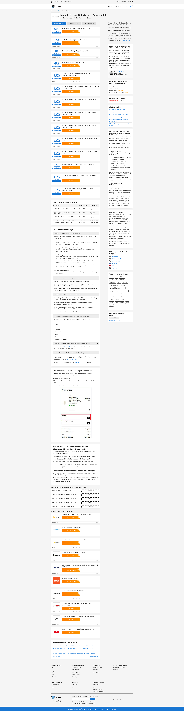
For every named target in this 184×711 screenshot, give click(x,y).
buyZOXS (125, 282)
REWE (52, 674)
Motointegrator (113, 296)
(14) (59, 23)
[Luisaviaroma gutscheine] (56, 593)
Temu (127, 302)
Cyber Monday (96, 672)
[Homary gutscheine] (56, 517)
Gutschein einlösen (55, 686)
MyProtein (122, 296)
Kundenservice (115, 261)
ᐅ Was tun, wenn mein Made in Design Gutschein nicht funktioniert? (72, 343)
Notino (52, 672)
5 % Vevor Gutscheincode (70, 578)
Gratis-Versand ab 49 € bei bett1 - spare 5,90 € (78, 629)
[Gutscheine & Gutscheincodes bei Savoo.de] (56, 6)
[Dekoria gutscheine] (56, 555)
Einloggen (130, 1)
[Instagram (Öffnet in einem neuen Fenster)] (59, 701)
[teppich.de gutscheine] (56, 619)
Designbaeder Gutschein (75, 651)
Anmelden (93, 699)
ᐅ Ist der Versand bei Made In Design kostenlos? (66, 278)
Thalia (111, 305)
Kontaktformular (79, 362)
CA (114, 702)
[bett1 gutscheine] (56, 631)
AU (123, 699)
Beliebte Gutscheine (97, 667)
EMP (124, 288)
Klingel (52, 671)
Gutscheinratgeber (68, 346)
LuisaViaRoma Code (89, 651)
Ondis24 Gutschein (88, 646)
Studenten (95, 669)
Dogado (112, 288)
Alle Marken (54, 677)
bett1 (119, 282)
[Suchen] (131, 6)
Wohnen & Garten (114, 318)
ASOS (111, 279)
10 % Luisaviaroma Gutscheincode (73, 591)
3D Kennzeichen (114, 276)
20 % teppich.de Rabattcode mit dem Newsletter (78, 616)
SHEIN (111, 302)
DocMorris (123, 285)
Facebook (114, 263)
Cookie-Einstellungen (97, 689)
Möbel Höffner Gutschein (75, 648)
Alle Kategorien (75, 677)
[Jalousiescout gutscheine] (56, 542)
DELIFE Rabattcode (59, 651)
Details (97, 35)
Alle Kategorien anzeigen (115, 320)
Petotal (111, 299)
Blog (118, 1)
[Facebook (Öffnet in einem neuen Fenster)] (53, 701)
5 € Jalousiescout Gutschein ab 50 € (74, 540)
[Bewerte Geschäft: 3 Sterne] (114, 101)
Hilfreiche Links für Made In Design (118, 114)
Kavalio (118, 291)
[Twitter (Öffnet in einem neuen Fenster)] (56, 701)
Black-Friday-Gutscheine (119, 667)
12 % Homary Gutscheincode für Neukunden (77, 514)
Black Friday (95, 671)
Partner (53, 687)
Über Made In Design (115, 112)
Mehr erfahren (126, 40)
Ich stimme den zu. (84, 703)
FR (120, 699)
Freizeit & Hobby (76, 674)
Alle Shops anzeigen (114, 308)
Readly (117, 299)
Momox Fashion (119, 294)
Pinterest (114, 265)
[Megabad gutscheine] (56, 567)
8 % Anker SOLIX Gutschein (71, 527)
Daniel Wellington (114, 285)
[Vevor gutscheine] (56, 580)
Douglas (118, 288)
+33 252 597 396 (72, 359)
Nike (52, 667)
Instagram (114, 268)
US (114, 699)
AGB (94, 687)
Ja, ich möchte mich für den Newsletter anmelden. (85, 701)
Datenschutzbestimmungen (87, 703)
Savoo (52, 11)
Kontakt (74, 686)
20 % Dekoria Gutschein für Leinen (73, 552)
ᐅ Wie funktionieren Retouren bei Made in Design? (67, 294)
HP (52, 669)
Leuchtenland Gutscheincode (76, 653)
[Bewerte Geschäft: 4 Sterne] (116, 101)
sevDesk (124, 299)
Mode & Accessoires (76, 667)
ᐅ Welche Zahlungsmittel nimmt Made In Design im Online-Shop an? (72, 316)
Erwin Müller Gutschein (75, 646)
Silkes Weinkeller (120, 302)
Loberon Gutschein (88, 648)
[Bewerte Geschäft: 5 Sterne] (117, 101)
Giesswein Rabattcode (60, 648)
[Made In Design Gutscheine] (55, 16)
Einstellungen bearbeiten (98, 691)
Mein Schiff (125, 291)
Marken (58, 11)
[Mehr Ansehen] (131, 315)
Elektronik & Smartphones (78, 671)
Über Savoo (74, 684)
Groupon (112, 291)
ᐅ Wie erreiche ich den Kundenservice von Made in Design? (69, 353)
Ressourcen (116, 669)
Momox (111, 294)
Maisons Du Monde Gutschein (61, 646)
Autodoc (122, 279)
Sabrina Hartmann (122, 72)
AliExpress (122, 276)
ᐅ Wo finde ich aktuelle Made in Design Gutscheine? (67, 233)
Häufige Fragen (55, 684)
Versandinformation (116, 258)
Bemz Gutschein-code (60, 653)
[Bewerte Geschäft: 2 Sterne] (112, 101)
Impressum (95, 686)
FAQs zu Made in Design (115, 117)
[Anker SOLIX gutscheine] (56, 529)
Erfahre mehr (113, 709)
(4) (74, 23)
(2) (89, 23)
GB (117, 699)
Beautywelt (112, 282)
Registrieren (123, 1)
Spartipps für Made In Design (117, 109)
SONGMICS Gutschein (89, 653)
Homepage (114, 256)
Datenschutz (96, 684)
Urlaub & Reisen (75, 669)
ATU (116, 279)
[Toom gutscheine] (56, 606)
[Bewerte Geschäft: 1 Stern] (110, 101)
